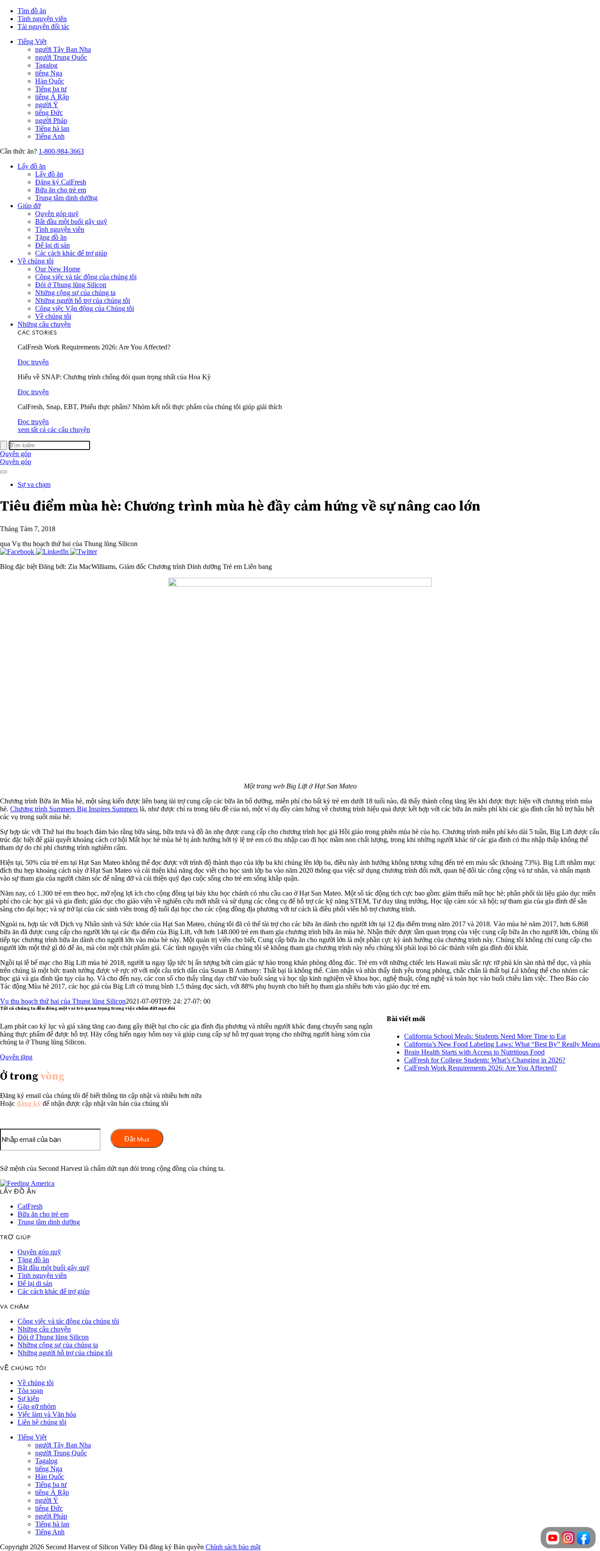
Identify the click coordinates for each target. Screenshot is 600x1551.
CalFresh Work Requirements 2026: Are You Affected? (480, 1068)
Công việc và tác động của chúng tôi (86, 277)
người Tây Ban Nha (63, 49)
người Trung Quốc (61, 57)
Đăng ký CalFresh (60, 182)
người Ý (46, 104)
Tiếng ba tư (51, 89)
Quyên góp (15, 453)
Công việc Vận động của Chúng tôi (84, 308)
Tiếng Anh (50, 136)
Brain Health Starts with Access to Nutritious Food (474, 1052)
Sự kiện (28, 1398)
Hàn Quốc (49, 81)
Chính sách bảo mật (233, 1547)
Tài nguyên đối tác (43, 26)
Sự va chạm (34, 484)
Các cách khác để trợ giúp (71, 253)
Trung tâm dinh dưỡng (66, 198)
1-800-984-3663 (61, 151)
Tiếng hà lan (52, 128)
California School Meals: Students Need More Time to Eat (485, 1036)
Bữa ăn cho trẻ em (60, 190)
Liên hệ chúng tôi (42, 1422)
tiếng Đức (49, 112)
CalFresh (30, 1206)
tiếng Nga (48, 73)
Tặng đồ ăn (51, 237)
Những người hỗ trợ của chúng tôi (82, 300)
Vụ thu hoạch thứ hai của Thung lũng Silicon (63, 1001)
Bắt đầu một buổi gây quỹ (71, 221)
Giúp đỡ (29, 205)
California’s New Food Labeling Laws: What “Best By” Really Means (502, 1044)
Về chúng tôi (36, 261)
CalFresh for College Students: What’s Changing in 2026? (484, 1060)
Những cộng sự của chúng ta (75, 292)
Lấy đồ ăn (32, 166)
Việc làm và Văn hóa (47, 1414)
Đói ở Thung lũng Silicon (70, 284)
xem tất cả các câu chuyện (54, 429)
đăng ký (29, 1103)
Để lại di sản (52, 245)
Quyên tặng (16, 1057)
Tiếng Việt (32, 41)
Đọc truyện (33, 362)
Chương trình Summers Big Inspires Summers (74, 809)
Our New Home (57, 269)
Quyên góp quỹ (57, 213)
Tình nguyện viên (42, 18)
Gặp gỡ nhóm (37, 1406)
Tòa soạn (30, 1390)
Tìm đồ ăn (32, 10)
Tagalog (46, 65)
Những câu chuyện (44, 324)
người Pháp (51, 120)
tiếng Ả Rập (52, 97)
